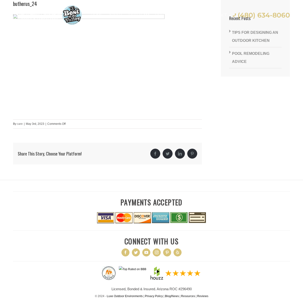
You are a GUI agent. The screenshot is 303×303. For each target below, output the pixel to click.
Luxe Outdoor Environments (125, 296)
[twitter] (136, 252)
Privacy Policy (154, 296)
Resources (188, 296)
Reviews (202, 296)
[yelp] (178, 252)
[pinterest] (167, 252)
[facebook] (125, 252)
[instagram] (157, 252)
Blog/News (172, 296)
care (20, 124)
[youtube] (146, 252)
